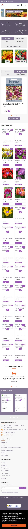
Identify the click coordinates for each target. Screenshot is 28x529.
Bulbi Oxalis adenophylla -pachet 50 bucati (20, 277)
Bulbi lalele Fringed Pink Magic (8, 238)
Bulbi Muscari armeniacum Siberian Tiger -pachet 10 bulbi (20, 336)
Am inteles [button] (14, 525)
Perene (14, 43)
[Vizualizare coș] (25, 5)
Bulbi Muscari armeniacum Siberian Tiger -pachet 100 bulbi (20, 316)
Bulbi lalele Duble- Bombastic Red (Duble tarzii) (8, 179)
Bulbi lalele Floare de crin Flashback (8, 218)
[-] (6, 111)
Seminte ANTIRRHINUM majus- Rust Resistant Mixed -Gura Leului (7, 407)
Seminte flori (20, 41)
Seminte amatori (20, 61)
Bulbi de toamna (20, 38)
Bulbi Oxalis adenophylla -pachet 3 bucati (8, 297)
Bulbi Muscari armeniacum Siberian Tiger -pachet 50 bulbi (8, 336)
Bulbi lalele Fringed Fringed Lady (20, 238)
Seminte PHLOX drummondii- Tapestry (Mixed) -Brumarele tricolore (13, 104)
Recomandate (20, 71)
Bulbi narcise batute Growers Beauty (8, 355)
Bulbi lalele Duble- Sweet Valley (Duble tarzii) (8, 160)
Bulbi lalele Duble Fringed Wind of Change (8, 199)
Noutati (8, 74)
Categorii (7, 38)
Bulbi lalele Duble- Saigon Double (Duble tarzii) (20, 160)
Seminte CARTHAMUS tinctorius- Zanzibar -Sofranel (20, 407)
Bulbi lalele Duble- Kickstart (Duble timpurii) (20, 179)
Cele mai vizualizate (7, 390)
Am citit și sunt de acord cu (10, 492)
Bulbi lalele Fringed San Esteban (20, 218)
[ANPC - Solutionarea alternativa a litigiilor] (14, 506)
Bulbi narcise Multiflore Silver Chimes (20, 297)
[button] (9, 111)
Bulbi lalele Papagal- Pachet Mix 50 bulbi (8, 277)
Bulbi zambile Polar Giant (8, 316)
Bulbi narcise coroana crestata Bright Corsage (20, 355)
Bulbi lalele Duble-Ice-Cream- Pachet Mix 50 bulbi (8, 140)
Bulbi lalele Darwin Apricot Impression (20, 199)
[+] (6, 110)
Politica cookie (6, 521)
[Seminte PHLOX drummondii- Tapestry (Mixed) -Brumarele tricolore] (14, 90)
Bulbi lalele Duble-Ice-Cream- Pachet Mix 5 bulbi (20, 140)
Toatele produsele (13, 118)
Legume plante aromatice (14, 46)
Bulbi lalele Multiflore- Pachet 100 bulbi (8, 258)
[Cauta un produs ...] (21, 5)
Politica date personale (16, 521)
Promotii (7, 71)
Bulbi (7, 61)
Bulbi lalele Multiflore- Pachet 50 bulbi (20, 258)
